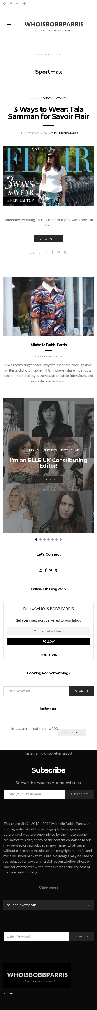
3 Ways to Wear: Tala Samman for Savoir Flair (48, 113)
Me (77, 450)
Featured (50, 450)
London (47, 98)
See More (72, 732)
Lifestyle (66, 450)
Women (61, 98)
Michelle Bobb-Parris (63, 133)
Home (8, 993)
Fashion (35, 450)
